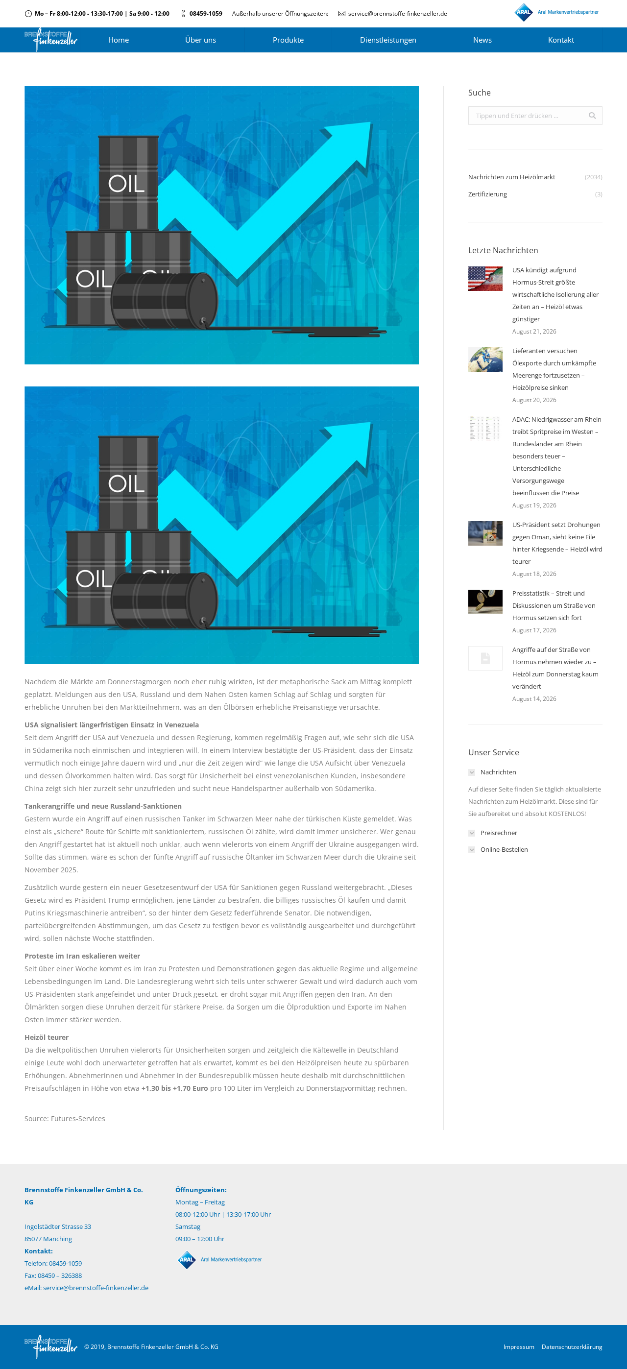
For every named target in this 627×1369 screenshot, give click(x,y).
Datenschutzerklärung (572, 1347)
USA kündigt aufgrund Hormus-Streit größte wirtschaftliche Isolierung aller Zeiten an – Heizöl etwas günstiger (555, 294)
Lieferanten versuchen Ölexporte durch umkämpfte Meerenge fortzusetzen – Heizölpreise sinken (554, 369)
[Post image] (485, 278)
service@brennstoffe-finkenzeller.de (397, 13)
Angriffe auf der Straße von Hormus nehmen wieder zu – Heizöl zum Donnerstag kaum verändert (555, 668)
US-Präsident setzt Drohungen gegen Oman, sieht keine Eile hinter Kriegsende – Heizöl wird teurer (557, 543)
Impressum (519, 1347)
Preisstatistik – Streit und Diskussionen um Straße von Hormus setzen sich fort (554, 605)
